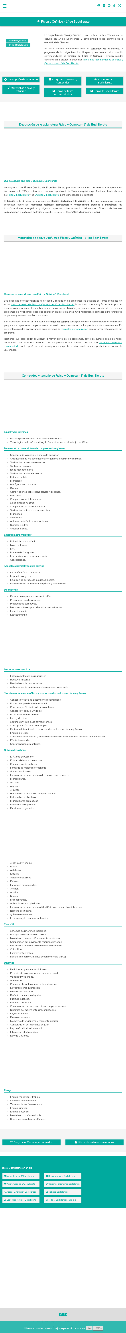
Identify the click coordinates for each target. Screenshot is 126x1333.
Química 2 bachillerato (47, 194)
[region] (63, 153)
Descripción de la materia (22, 79)
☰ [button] (4, 6)
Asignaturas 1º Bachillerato (106, 81)
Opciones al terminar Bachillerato (64, 1184)
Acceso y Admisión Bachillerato (21, 1192)
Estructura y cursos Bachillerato (21, 1200)
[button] (61, 1314)
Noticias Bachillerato (58, 1192)
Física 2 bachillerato (18, 194)
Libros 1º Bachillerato (106, 91)
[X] (119, 6)
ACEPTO (98, 1328)
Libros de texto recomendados (63, 92)
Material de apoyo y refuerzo (22, 89)
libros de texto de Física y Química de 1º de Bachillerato (42, 304)
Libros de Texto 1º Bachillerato (20, 1176)
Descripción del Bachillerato (61, 1176)
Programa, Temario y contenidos (64, 81)
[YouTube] (98, 6)
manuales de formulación (74, 328)
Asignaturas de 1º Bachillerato (20, 1184)
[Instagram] (109, 6)
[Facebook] (104, 6)
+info (89, 1328)
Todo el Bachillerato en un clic (62, 1200)
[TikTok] (114, 6)
